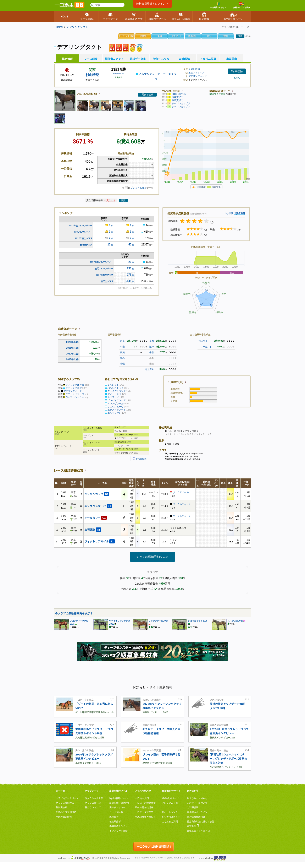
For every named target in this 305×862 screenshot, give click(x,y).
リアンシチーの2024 (158, 620)
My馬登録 (237, 71)
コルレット (113, 385)
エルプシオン (114, 413)
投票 (240, 36)
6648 (128, 281)
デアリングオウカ (75, 385)
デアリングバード (197, 76)
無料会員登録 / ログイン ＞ (152, 3)
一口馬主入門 (142, 798)
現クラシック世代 (94, 798)
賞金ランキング (93, 807)
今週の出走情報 (64, 816)
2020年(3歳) (72, 353)
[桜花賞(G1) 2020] (126, 47)
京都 (151, 341)
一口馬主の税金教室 (145, 803)
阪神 (151, 346)
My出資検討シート (118, 798)
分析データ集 (138, 59)
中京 (151, 352)
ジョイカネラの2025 (197, 620)
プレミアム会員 (138, 187)
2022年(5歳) (72, 342)
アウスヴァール (115, 403)
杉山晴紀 (92, 75)
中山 (122, 346)
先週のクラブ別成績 (66, 812)
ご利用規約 (192, 807)
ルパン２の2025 (235, 620)
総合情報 (67, 59)
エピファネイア (196, 72)
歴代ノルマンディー (83, 231)
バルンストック (115, 388)
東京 (122, 341)
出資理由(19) (175, 382)
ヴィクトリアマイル (99, 541)
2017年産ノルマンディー (80, 225)
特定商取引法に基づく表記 (200, 821)
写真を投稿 (147, 94)
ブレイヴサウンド (116, 391)
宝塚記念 (92, 529)
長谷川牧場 (194, 69)
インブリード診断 (118, 830)
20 (129, 262)
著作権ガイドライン (197, 812)
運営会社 (192, 826)
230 (129, 268)
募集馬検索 (61, 807)
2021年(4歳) (72, 348)
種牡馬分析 (115, 821)
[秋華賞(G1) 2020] (112, 47)
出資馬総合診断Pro (119, 803)
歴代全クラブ (86, 244)
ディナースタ (114, 394)
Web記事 (184, 59)
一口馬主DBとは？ (218, 7)
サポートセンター (171, 812)
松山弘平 (203, 341)
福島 (122, 358)
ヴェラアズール (181, 492)
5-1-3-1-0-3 (118, 73)
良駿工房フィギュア (197, 830)
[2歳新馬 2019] (140, 47)
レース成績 (91, 59)
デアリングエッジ (75, 394)
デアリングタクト (77, 27)
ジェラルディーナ (182, 504)
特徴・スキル (161, 59)
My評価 (229, 213)
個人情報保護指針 (196, 816)
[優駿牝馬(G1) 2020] (119, 47)
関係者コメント (114, 59)
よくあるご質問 (170, 821)
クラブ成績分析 (93, 803)
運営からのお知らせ (197, 798)
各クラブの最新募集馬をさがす (74, 613)
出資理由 (231, 59)
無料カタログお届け (241, 7)
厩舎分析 (113, 816)
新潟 (122, 352)
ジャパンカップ (96, 494)
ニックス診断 (116, 812)
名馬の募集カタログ (145, 816)
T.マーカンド (205, 346)
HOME (59, 27)
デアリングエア (74, 388)
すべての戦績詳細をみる (152, 556)
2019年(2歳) (72, 359)
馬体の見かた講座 (144, 807)
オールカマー (95, 518)
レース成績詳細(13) (68, 470)
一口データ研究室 (144, 812)
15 (108, 244)
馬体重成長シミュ (118, 826)
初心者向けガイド (171, 816)
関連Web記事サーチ (220, 91)
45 (129, 244)
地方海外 (149, 369)
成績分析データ (67, 328)
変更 (123, 200)
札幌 (122, 363)
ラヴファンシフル (75, 397)
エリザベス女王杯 (97, 506)
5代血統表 (140, 458)
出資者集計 (239, 213)
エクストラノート (116, 409)
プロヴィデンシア (116, 400)
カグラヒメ (113, 397)
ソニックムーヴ (115, 406)
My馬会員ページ (170, 798)
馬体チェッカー (117, 807)
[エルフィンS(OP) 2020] (133, 47)
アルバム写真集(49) (87, 93)
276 (129, 274)
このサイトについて (197, 803)
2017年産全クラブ (83, 238)
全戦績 (176, 91)
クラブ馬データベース (67, 798)
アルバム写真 (208, 59)
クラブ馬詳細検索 (65, 803)
